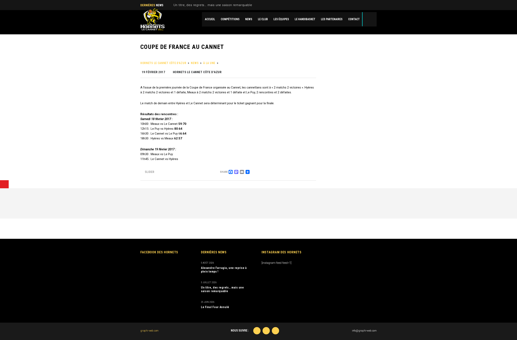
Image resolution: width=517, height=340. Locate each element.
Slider (149, 172)
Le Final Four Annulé (215, 307)
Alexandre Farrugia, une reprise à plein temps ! (224, 269)
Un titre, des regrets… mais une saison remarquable (212, 5)
